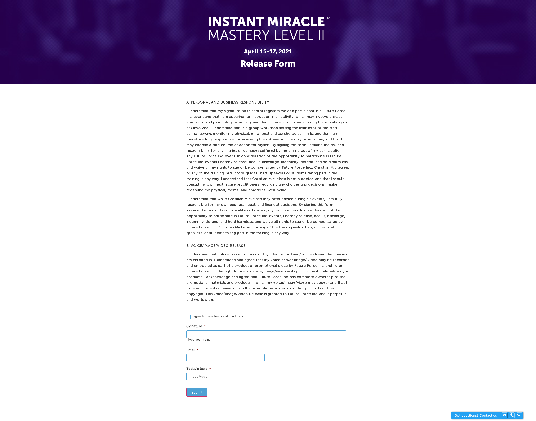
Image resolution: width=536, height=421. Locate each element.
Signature (196, 326)
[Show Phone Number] (512, 415)
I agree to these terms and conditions (217, 316)
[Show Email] (504, 415)
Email (192, 350)
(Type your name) (199, 339)
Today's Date (198, 369)
